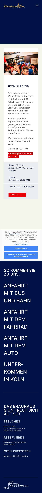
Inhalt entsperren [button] (21, 248)
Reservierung (9, 444)
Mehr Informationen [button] (21, 244)
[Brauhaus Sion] (14, 5)
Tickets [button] (14, 194)
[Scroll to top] (38, 488)
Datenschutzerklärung (16, 487)
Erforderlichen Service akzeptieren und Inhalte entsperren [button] (21, 255)
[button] (37, 5)
